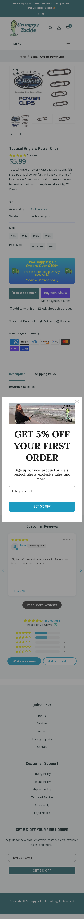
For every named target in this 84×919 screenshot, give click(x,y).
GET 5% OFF (42, 506)
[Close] (77, 401)
